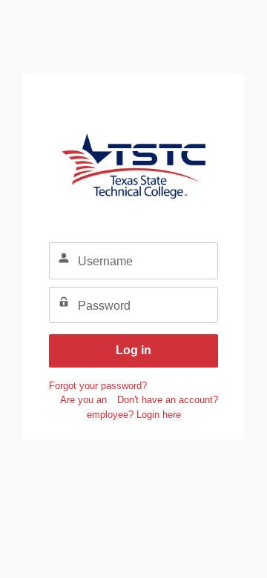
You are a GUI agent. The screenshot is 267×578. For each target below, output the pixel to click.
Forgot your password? (98, 385)
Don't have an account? (167, 399)
